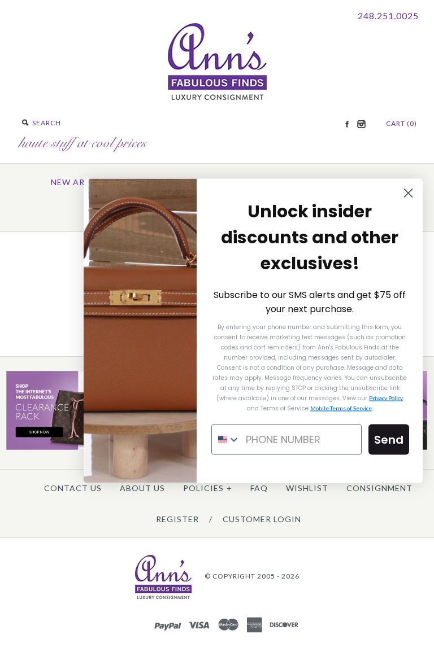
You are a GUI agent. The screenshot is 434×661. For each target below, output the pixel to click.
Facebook (347, 124)
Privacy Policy (386, 397)
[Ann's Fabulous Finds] (217, 96)
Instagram (361, 124)
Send (388, 439)
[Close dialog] (408, 193)
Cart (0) (401, 123)
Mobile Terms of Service (341, 407)
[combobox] (226, 439)
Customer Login (262, 519)
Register (177, 519)
